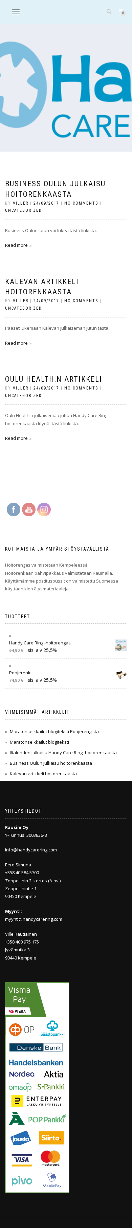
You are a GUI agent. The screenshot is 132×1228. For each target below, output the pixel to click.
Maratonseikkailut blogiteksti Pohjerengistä (54, 731)
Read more (16, 245)
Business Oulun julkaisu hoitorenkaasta (51, 763)
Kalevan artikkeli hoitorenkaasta (43, 774)
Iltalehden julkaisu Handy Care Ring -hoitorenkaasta (63, 752)
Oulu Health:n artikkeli (53, 379)
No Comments (81, 203)
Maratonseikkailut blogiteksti (39, 742)
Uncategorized (23, 210)
